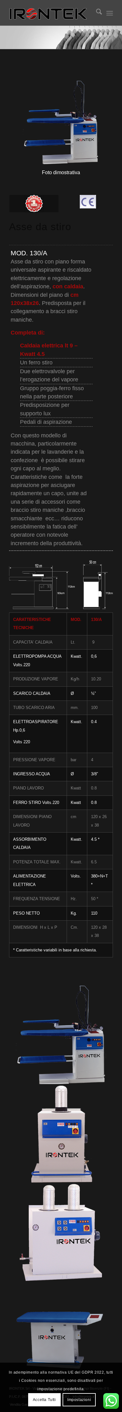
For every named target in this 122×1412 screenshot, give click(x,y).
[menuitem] (96, 12)
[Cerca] (96, 12)
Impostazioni (79, 1400)
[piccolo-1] (50, 12)
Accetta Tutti (44, 1400)
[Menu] (109, 12)
